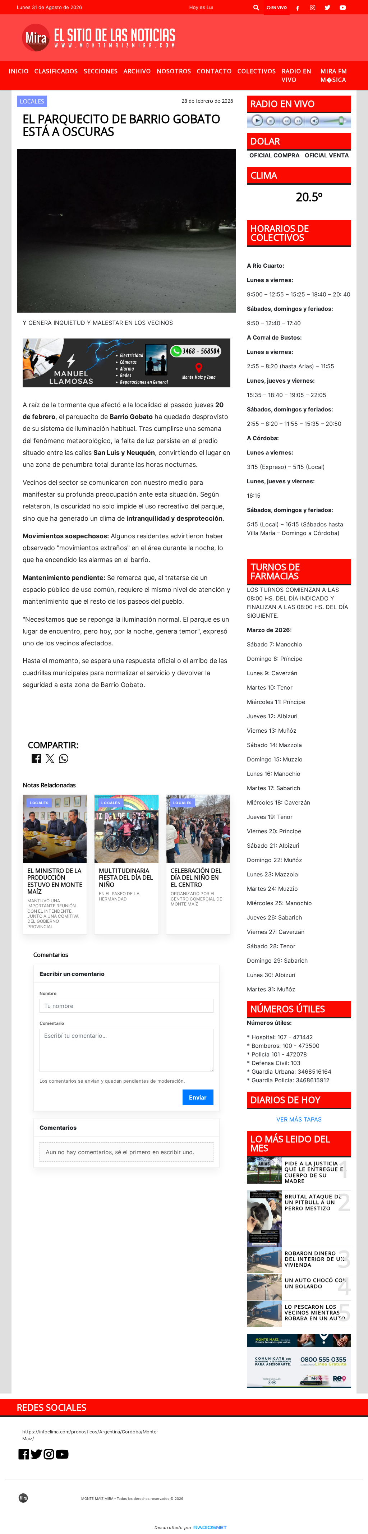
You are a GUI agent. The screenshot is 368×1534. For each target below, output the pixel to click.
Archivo (137, 71)
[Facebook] (297, 7)
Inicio (19, 71)
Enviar (198, 1097)
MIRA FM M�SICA (334, 75)
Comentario (52, 1023)
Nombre (48, 993)
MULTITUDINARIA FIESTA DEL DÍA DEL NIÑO (126, 878)
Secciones (101, 71)
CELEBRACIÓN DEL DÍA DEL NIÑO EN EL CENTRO (196, 878)
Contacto (214, 71)
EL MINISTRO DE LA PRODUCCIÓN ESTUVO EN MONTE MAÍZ (54, 881)
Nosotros (174, 71)
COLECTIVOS (257, 71)
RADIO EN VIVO (297, 75)
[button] (256, 7)
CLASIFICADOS (56, 71)
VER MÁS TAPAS (299, 1119)
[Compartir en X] (50, 759)
